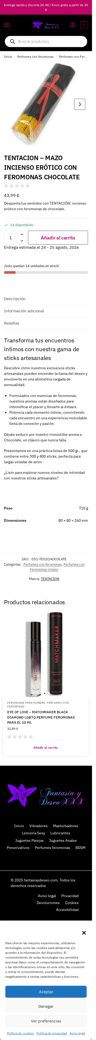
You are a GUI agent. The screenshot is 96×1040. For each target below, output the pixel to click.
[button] (84, 932)
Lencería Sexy (33, 833)
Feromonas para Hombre (26, 703)
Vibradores (38, 825)
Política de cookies (20, 1033)
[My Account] (73, 25)
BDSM (80, 847)
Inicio (8, 57)
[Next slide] (79, 104)
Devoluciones (48, 902)
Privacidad (70, 895)
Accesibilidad (67, 909)
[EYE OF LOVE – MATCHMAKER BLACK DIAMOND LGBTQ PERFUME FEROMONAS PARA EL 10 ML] (46, 654)
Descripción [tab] (15, 298)
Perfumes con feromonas (35, 57)
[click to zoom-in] (46, 104)
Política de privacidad (52, 1033)
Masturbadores (65, 825)
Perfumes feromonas (52, 847)
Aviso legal (77, 1033)
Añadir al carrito (58, 238)
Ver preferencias (46, 1021)
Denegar (46, 1006)
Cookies (72, 902)
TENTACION (50, 579)
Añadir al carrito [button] (46, 747)
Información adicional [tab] (24, 310)
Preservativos (18, 847)
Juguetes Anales (63, 840)
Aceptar (46, 991)
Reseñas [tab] (11, 323)
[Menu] (12, 25)
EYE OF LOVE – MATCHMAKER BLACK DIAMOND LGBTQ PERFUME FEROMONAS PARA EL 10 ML (41, 717)
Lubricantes (60, 833)
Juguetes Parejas (29, 840)
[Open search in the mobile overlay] (46, 41)
